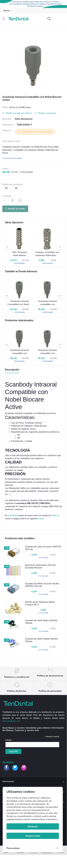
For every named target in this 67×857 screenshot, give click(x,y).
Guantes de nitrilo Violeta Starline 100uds (41, 640)
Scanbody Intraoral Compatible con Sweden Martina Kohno (19, 303)
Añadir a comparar (46, 113)
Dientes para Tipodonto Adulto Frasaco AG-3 (40, 603)
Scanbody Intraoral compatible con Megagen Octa (47, 352)
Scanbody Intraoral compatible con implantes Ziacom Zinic (47, 303)
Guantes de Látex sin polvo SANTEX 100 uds (43, 547)
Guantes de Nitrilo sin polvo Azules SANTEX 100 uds (42, 584)
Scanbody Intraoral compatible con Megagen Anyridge (19, 352)
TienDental (13, 515)
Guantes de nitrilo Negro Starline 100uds (41, 621)
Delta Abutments (23, 119)
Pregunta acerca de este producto (36, 132)
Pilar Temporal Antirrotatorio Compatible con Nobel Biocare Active (19, 254)
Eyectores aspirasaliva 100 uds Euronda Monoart (40, 566)
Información (8, 781)
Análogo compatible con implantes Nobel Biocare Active (47, 254)
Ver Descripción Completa (12, 158)
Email (9, 739)
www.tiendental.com (11, 721)
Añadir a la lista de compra (18, 113)
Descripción (12, 369)
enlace (41, 518)
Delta (54, 515)
